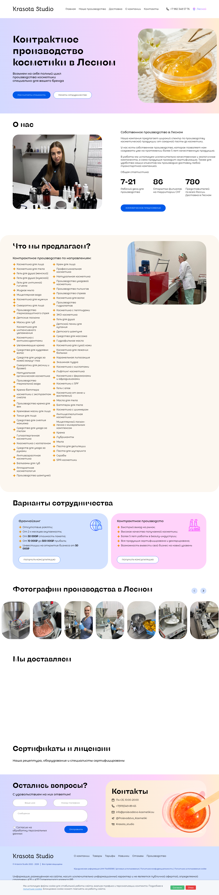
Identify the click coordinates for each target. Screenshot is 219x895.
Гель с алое (63, 388)
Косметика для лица (30, 264)
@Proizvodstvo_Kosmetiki (131, 818)
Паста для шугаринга (71, 451)
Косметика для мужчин (32, 299)
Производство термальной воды (29, 382)
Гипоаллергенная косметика (28, 437)
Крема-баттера (28, 389)
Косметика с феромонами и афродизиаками (73, 377)
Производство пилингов (72, 288)
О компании (133, 9)
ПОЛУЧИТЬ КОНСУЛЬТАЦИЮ (39, 559)
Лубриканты (65, 437)
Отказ (191, 887)
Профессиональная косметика (69, 270)
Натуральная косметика (73, 276)
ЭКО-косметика (66, 314)
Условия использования (127, 869)
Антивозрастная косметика (29, 457)
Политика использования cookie (190, 869)
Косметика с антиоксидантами (30, 339)
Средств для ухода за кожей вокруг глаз (31, 359)
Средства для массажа (71, 336)
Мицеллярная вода (29, 294)
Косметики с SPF (67, 383)
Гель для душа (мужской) (32, 278)
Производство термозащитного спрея (33, 312)
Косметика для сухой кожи (74, 345)
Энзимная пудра (67, 362)
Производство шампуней (34, 475)
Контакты (151, 9)
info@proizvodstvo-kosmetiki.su (135, 812)
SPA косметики (66, 460)
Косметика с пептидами (73, 310)
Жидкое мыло (25, 290)
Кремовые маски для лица (34, 411)
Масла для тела (67, 400)
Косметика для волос (70, 297)
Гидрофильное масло (70, 340)
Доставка (115, 9)
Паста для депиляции (71, 446)
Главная (71, 9)
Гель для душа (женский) (32, 273)
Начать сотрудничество (72, 95)
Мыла (60, 441)
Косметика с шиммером (72, 409)
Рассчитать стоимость (32, 95)
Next (203, 591)
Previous (194, 591)
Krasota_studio (125, 824)
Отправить (76, 829)
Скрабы (61, 455)
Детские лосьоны (28, 317)
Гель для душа (65, 319)
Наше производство (92, 9)
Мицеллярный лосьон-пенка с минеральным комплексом (70, 424)
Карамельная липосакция (73, 357)
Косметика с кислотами (72, 366)
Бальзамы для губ (28, 463)
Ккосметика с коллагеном (34, 443)
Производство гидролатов (66, 304)
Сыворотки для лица (30, 305)
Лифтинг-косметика (70, 371)
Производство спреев (71, 293)
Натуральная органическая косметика (33, 374)
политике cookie (32, 889)
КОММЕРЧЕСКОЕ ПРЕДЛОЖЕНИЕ (143, 208)
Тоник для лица (26, 415)
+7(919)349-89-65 (126, 806)
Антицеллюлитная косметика (69, 416)
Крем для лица (65, 264)
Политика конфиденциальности (156, 869)
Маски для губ (26, 322)
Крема (60, 432)
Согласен (177, 887)
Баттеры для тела (69, 405)
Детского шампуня (69, 331)
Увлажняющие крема (30, 345)
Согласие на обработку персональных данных (30, 830)
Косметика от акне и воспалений (70, 394)
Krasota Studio (33, 9)
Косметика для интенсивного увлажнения (27, 330)
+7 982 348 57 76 (180, 9)
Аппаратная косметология (26, 469)
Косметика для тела (31, 269)
